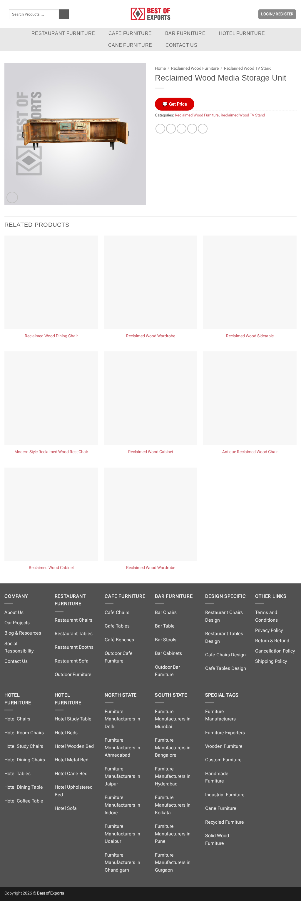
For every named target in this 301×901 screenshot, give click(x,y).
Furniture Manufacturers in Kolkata (172, 805)
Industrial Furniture (225, 794)
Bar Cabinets (168, 653)
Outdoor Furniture (73, 674)
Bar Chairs (166, 612)
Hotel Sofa (66, 808)
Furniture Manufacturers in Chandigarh (122, 862)
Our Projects (17, 622)
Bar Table (165, 626)
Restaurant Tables (74, 633)
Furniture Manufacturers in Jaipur (122, 776)
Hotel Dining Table (23, 787)
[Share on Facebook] (160, 129)
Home (160, 68)
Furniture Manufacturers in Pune (172, 833)
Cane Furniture (130, 45)
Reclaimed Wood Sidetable (250, 335)
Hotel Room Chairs (24, 732)
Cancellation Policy (275, 651)
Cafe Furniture (130, 33)
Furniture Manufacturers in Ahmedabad (122, 747)
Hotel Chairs (17, 719)
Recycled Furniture (224, 822)
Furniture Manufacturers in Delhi (122, 719)
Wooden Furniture (224, 746)
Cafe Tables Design (225, 668)
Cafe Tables (117, 626)
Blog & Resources (22, 633)
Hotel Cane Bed (71, 773)
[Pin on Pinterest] (192, 129)
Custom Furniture (223, 759)
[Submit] (64, 14)
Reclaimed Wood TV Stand (248, 68)
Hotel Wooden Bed (74, 746)
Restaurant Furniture (63, 33)
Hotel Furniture (242, 33)
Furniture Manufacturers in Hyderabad (172, 776)
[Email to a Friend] (181, 129)
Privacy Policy (269, 630)
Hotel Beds (66, 732)
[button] (277, 14)
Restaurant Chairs (73, 620)
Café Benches (119, 640)
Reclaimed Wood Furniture (195, 68)
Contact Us (16, 661)
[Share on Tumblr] (203, 129)
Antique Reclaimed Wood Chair (250, 451)
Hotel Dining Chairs (24, 759)
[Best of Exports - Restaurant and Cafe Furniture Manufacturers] (150, 13)
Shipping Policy (271, 661)
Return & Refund (272, 640)
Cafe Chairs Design (225, 655)
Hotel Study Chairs (23, 746)
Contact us (181, 45)
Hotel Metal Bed (71, 759)
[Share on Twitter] (171, 129)
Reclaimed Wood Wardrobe (150, 335)
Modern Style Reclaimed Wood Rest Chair (51, 451)
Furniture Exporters (225, 732)
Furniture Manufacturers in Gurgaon (172, 862)
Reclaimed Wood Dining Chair (51, 335)
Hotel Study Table (73, 719)
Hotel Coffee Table (23, 801)
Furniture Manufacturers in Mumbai (172, 719)
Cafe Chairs (117, 612)
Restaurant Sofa (71, 661)
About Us (14, 612)
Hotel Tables (17, 773)
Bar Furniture (185, 33)
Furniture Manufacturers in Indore (122, 805)
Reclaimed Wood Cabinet (150, 451)
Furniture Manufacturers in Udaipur (122, 833)
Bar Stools (165, 640)
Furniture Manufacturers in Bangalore (172, 747)
